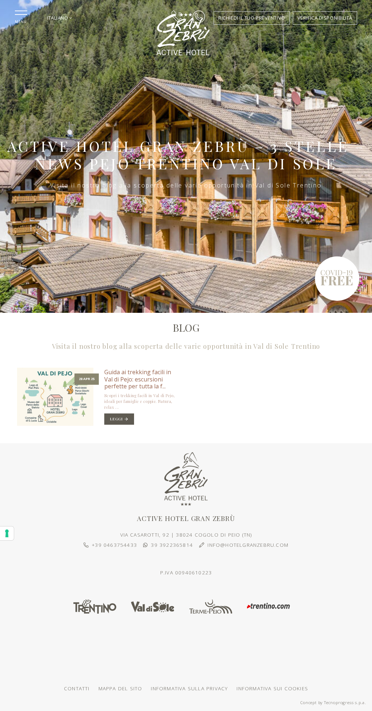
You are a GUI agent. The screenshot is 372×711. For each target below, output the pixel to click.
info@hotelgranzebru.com (247, 544)
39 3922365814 (172, 544)
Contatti (77, 688)
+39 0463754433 (114, 544)
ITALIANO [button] (58, 18)
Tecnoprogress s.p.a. (345, 702)
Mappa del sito (120, 688)
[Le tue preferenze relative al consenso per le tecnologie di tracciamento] (7, 533)
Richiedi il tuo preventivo (251, 18)
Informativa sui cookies (272, 688)
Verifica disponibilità (325, 18)
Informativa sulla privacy (189, 688)
